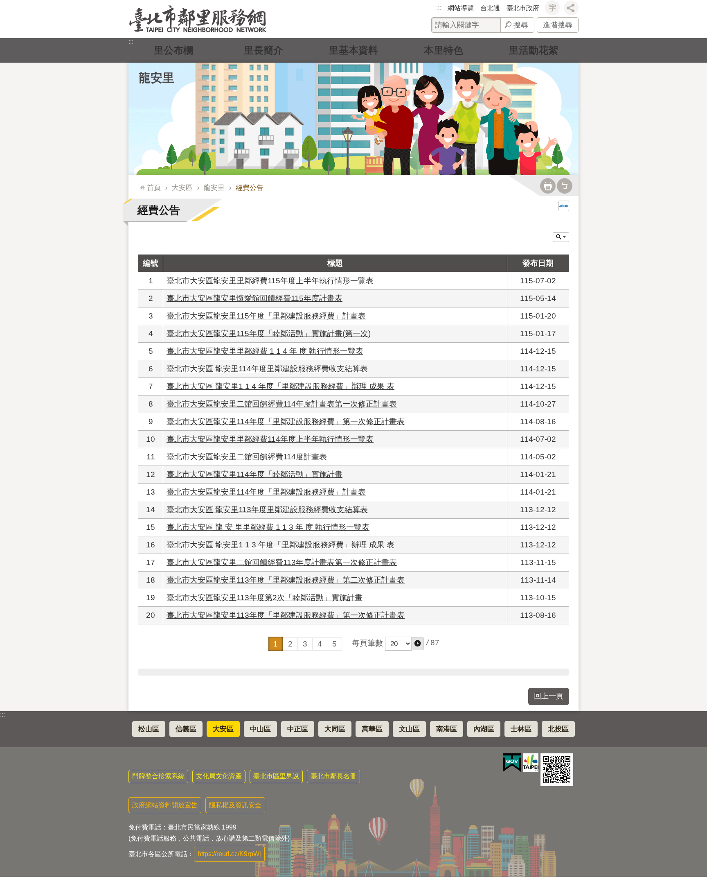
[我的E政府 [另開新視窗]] (512, 762)
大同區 (334, 729)
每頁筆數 (367, 643)
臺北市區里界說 (276, 776)
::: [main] (140, 184)
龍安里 (214, 187)
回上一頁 (548, 696)
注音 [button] (564, 186)
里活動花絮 (533, 50)
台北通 (490, 8)
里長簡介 (263, 50)
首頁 (154, 187)
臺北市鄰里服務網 (197, 19)
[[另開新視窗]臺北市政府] (530, 762)
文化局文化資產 (219, 776)
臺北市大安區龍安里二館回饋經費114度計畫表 (247, 456)
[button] (417, 643)
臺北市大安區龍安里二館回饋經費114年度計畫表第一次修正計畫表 (282, 404)
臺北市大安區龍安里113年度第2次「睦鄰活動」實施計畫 (265, 597)
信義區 (186, 729)
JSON (563, 206)
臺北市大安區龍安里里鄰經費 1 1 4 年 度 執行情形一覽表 (265, 351)
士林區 (521, 729)
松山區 (148, 729)
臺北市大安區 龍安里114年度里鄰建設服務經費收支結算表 (267, 368)
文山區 (409, 729)
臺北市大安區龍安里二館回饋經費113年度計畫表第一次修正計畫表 (282, 562)
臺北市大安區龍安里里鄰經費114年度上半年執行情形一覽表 (270, 439)
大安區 (182, 187)
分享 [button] (571, 7)
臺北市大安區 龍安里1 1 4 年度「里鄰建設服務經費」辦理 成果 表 (280, 386)
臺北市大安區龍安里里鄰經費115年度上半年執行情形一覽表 (270, 280)
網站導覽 (461, 8)
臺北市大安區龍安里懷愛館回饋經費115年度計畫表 (254, 298)
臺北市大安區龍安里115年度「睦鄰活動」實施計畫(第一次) (269, 333)
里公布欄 (173, 50)
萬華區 (372, 729)
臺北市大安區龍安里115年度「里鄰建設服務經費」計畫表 (266, 316)
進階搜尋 (557, 25)
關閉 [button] (561, 237)
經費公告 (249, 187)
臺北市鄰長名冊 (333, 776)
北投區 (558, 729)
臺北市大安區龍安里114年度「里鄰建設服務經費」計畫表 (266, 492)
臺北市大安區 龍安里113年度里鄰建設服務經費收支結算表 (267, 509)
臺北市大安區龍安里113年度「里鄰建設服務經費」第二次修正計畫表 (286, 580)
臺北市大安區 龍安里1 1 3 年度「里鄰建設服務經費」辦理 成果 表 (280, 544)
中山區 (260, 729)
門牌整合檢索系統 (158, 776)
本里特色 (443, 50)
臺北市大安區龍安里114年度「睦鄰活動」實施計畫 (254, 474)
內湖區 (483, 729)
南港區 (446, 729)
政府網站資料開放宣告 (165, 805)
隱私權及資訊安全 (235, 805)
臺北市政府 (523, 8)
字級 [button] (552, 7)
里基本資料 (353, 50)
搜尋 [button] (520, 25)
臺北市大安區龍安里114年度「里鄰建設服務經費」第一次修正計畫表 (286, 421)
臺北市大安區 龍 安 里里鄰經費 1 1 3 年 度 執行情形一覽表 (268, 527)
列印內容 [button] (548, 186)
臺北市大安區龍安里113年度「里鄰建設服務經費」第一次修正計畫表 (286, 615)
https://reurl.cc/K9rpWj (229, 853)
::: (438, 7)
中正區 (297, 729)
